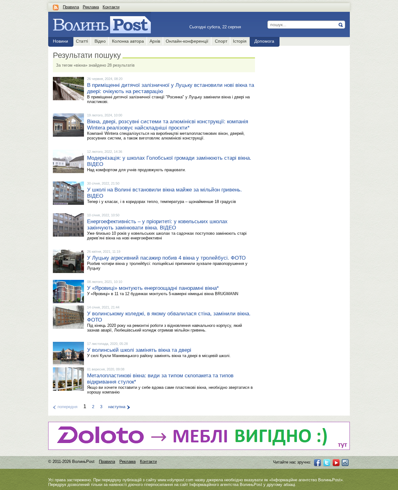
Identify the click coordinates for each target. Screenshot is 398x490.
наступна (116, 406)
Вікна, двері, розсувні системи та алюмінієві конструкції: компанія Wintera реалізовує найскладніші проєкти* (167, 125)
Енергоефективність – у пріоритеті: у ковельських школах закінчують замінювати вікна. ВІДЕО (157, 225)
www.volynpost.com (175, 480)
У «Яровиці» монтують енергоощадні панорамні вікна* (153, 288)
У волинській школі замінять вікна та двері (139, 350)
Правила (71, 7)
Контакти (111, 7)
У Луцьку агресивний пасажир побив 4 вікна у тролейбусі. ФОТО (166, 258)
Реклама (91, 7)
